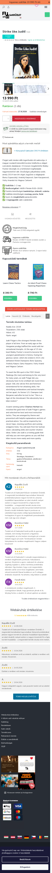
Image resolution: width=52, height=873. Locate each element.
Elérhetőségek (6, 743)
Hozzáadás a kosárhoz (25, 119)
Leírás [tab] (8, 316)
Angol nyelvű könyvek (26, 448)
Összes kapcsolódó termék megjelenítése (26, 309)
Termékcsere (6, 732)
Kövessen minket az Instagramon (20, 793)
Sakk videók (5, 729)
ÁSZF (3, 746)
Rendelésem (6, 725)
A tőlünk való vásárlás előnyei (13, 718)
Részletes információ (10, 207)
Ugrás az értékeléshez (36, 40)
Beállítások (25, 859)
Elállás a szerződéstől (9, 739)
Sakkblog (4, 722)
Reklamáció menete (8, 736)
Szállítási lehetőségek (38, 112)
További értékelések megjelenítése (35, 599)
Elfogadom (25, 867)
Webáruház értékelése (26, 610)
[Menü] (45, 7)
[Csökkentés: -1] (11, 120)
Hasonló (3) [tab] (16, 316)
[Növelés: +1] (11, 117)
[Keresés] (3, 7)
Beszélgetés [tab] (36, 316)
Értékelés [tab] (26, 316)
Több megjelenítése (26, 696)
